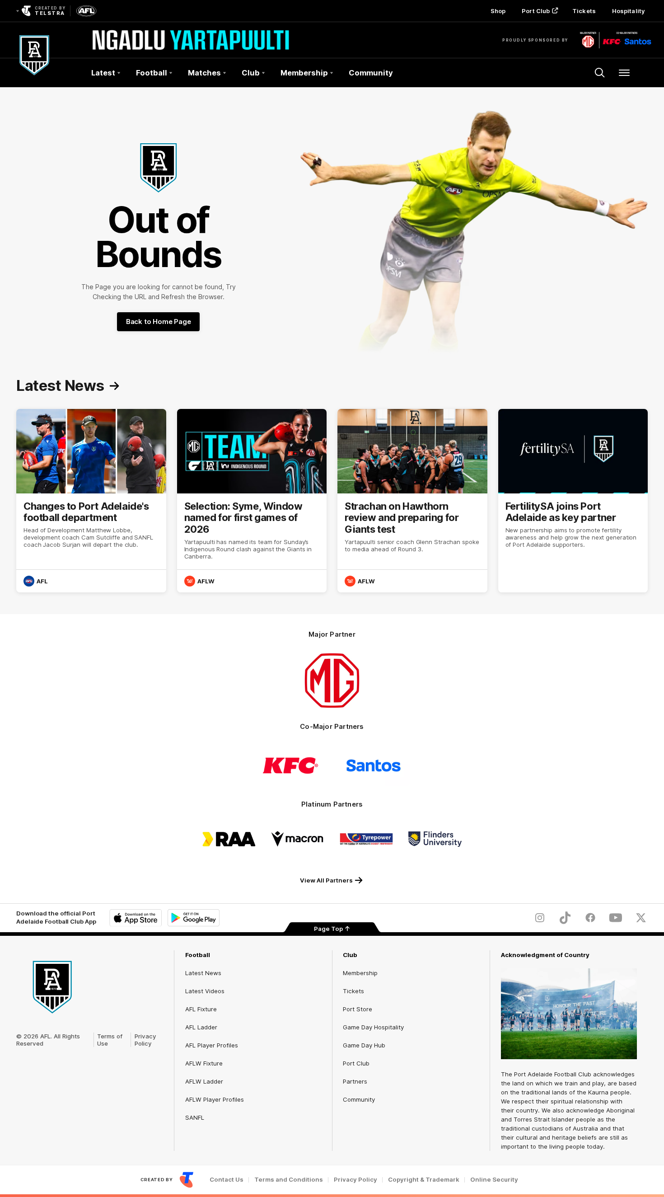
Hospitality (628, 10)
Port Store (357, 1009)
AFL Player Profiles (211, 1045)
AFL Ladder (201, 1027)
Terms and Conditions (288, 1180)
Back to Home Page (158, 321)
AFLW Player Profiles (214, 1099)
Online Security (494, 1180)
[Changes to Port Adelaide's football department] (91, 501)
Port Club (536, 10)
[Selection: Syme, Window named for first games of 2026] (252, 501)
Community (371, 72)
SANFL (194, 1117)
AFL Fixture (201, 1009)
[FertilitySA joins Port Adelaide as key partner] (573, 501)
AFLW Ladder (204, 1081)
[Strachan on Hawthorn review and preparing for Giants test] (412, 501)
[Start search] (600, 73)
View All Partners (326, 880)
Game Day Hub (364, 1045)
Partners (355, 1081)
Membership (360, 972)
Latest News (203, 972)
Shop (498, 10)
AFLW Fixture (204, 1063)
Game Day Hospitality (373, 1027)
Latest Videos (204, 991)
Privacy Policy (145, 1040)
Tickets (584, 10)
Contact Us (226, 1180)
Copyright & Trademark (423, 1180)
